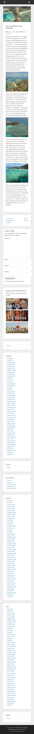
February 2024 (11, 372)
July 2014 (9, 454)
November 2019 (11, 407)
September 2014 (11, 450)
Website (6, 271)
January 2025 (11, 366)
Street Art (9, 482)
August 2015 (10, 446)
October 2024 (11, 368)
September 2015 (11, 444)
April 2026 (10, 360)
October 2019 (11, 409)
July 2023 (9, 378)
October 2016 (11, 435)
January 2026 (11, 362)
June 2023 (10, 380)
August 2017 (10, 429)
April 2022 (10, 389)
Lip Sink (9, 480)
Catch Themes (20, 731)
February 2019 (11, 415)
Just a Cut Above (11, 484)
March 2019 (10, 413)
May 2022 (10, 388)
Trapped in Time (11, 486)
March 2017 (10, 431)
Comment (7, 238)
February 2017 (11, 433)
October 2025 (11, 364)
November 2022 (11, 384)
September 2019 (11, 411)
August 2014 (10, 452)
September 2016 (11, 437)
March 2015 (10, 448)
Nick (19, 31)
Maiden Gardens (11, 488)
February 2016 (11, 440)
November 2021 (11, 395)
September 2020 (11, 401)
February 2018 (11, 423)
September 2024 (11, 370)
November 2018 (11, 417)
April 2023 (10, 382)
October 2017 (11, 425)
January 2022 (11, 393)
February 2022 (11, 391)
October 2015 (11, 442)
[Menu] (4, 2)
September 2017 (11, 427)
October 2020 (11, 399)
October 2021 (11, 397)
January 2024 (11, 374)
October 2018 (11, 419)
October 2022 (11, 386)
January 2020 (11, 405)
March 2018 (10, 421)
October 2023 (11, 376)
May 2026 (10, 358)
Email (6, 265)
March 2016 (10, 438)
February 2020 (11, 403)
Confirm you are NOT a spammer (15, 281)
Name (6, 259)
